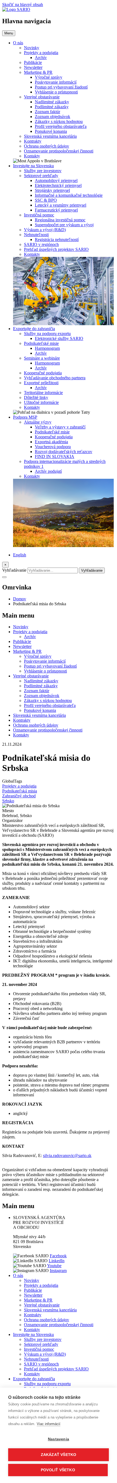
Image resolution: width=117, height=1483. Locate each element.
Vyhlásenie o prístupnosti (56, 92)
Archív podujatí (48, 471)
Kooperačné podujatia (43, 373)
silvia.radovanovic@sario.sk (67, 1155)
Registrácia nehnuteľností (57, 239)
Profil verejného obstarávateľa (61, 126)
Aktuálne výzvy (37, 422)
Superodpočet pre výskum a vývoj (64, 224)
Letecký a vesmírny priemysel (60, 205)
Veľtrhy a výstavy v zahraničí (60, 427)
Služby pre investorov (42, 170)
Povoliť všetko (58, 1470)
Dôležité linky (36, 397)
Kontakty (32, 156)
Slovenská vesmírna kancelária (50, 136)
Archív (41, 57)
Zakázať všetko (58, 1455)
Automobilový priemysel (56, 180)
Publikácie (33, 62)
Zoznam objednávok (52, 116)
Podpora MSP (25, 417)
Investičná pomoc (39, 215)
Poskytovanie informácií (55, 82)
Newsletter (33, 67)
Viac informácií (48, 1424)
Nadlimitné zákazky (52, 101)
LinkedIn (56, 1260)
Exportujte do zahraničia (34, 328)
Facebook (58, 1255)
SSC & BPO (46, 200)
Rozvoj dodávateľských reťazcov (63, 451)
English (19, 555)
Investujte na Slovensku (33, 165)
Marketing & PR (38, 72)
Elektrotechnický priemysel (58, 185)
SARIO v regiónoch (41, 244)
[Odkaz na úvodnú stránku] (16, 9)
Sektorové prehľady (41, 175)
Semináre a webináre (42, 358)
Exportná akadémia (51, 441)
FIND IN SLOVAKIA (54, 456)
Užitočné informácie (41, 402)
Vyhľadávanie (14, 570)
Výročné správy (48, 77)
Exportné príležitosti (41, 382)
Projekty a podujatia (41, 52)
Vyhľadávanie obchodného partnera (54, 377)
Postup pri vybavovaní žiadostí (61, 87)
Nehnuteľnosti (36, 234)
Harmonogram (47, 348)
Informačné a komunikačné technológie (69, 195)
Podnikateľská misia (19, 791)
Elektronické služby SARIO (59, 338)
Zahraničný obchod (19, 796)
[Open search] (4, 577)
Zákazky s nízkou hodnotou (59, 121)
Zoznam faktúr (47, 111)
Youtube (54, 1265)
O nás (18, 42)
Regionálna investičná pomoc (60, 220)
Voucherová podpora (53, 446)
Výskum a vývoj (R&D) (45, 229)
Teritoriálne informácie (43, 392)
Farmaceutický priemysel (56, 210)
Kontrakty (32, 141)
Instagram (58, 1270)
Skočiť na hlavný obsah (22, 4)
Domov (19, 599)
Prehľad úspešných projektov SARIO (56, 249)
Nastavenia (58, 1439)
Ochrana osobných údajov (46, 146)
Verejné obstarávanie (42, 97)
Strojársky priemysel (52, 190)
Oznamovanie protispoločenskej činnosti (58, 151)
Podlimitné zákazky (52, 106)
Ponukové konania (51, 131)
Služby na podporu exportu (47, 333)
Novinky (31, 47)
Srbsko (8, 800)
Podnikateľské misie (41, 343)
